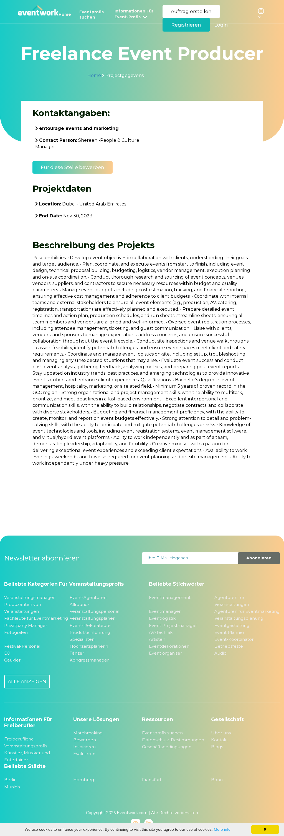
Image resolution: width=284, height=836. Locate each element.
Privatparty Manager (25, 625)
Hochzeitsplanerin (89, 646)
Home (65, 14)
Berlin (10, 779)
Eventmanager (165, 611)
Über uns (221, 732)
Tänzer (77, 653)
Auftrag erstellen (191, 11)
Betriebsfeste (228, 646)
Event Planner (229, 632)
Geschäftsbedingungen (166, 746)
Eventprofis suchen (91, 14)
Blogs (217, 746)
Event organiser (165, 653)
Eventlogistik (162, 618)
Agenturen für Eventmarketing (247, 611)
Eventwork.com (132, 812)
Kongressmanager (89, 660)
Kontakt (219, 739)
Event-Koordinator (233, 639)
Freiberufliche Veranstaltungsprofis (25, 742)
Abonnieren (259, 557)
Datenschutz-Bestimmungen (173, 739)
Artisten (157, 639)
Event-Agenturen (88, 597)
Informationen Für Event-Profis (134, 14)
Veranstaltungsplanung (238, 618)
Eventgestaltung (231, 625)
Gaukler (12, 660)
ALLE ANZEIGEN (27, 681)
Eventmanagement (170, 597)
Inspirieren (84, 746)
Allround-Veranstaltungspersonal (94, 608)
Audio (220, 653)
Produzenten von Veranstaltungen (22, 608)
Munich (12, 786)
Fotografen (16, 632)
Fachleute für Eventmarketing (36, 618)
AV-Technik (161, 632)
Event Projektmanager (173, 625)
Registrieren (186, 24)
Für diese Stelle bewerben (72, 167)
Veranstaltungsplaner (92, 618)
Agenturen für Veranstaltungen (231, 601)
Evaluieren (84, 753)
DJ (7, 653)
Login (221, 24)
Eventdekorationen (169, 646)
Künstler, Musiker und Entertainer (27, 756)
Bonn (217, 779)
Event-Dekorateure (90, 625)
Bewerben (84, 739)
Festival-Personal (22, 646)
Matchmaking (88, 732)
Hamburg (83, 779)
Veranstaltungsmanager (29, 597)
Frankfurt (151, 779)
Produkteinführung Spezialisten (90, 636)
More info (222, 829)
